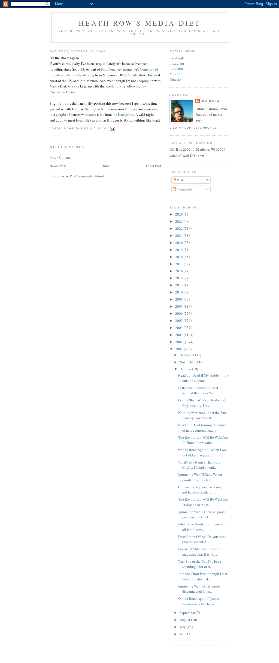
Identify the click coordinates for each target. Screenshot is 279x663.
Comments (184, 189)
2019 (179, 249)
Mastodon (176, 73)
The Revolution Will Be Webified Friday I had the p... (203, 502)
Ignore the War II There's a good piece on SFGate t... (201, 514)
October (186, 369)
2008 (179, 299)
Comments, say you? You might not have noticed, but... (201, 490)
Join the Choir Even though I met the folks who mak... (202, 576)
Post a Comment (62, 157)
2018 (179, 256)
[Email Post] (112, 128)
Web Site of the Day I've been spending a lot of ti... (199, 564)
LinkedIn (176, 68)
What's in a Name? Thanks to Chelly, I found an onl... (199, 465)
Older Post (153, 165)
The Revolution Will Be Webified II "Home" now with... (203, 440)
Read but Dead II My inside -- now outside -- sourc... (203, 378)
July (183, 626)
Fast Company (111, 69)
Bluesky (175, 79)
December (187, 354)
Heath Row (210, 100)
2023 (179, 221)
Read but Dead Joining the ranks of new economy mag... (202, 427)
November (188, 361)
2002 (179, 341)
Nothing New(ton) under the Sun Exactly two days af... (202, 415)
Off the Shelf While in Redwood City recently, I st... (201, 403)
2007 (179, 306)
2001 (179, 348)
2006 (179, 313)
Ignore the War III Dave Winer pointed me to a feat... (200, 477)
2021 (179, 235)
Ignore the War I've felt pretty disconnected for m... (199, 589)
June (183, 633)
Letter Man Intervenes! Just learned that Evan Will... (198, 390)
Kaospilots (126, 114)
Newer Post (58, 165)
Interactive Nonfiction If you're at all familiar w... (202, 527)
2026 (179, 214)
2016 (179, 270)
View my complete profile (193, 127)
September (188, 612)
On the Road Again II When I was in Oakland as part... (202, 452)
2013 (179, 285)
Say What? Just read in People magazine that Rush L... (200, 551)
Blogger (131, 109)
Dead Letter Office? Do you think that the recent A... (202, 539)
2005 (179, 320)
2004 (179, 327)
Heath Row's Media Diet (140, 23)
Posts (180, 179)
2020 (179, 242)
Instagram (176, 63)
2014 (179, 278)
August (185, 619)
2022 (179, 228)
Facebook (176, 58)
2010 (179, 292)
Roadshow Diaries (63, 91)
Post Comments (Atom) (87, 176)
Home (106, 165)
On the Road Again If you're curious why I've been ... (198, 601)
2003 (179, 334)
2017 (179, 263)
